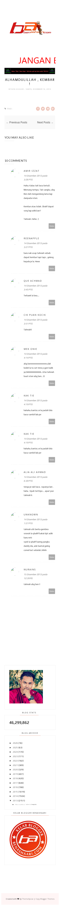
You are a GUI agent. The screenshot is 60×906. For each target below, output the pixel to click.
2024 (15, 752)
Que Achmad (33, 280)
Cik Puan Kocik (35, 314)
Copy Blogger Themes (45, 899)
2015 (15, 791)
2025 (15, 747)
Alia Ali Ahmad (35, 472)
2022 (15, 760)
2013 (15, 800)
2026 (15, 743)
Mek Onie (30, 348)
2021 (15, 765)
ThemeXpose (27, 899)
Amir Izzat (32, 170)
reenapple (31, 238)
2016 (15, 787)
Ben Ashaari (17, 89)
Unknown (31, 514)
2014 (15, 796)
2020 (15, 769)
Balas (52, 226)
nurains (30, 569)
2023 (15, 756)
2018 (15, 778)
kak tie (29, 395)
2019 (15, 774)
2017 (15, 783)
